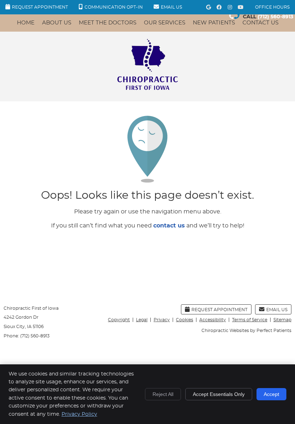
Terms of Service (249, 320)
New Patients (214, 23)
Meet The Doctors (107, 23)
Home (26, 23)
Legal (142, 320)
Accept (271, 394)
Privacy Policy (79, 414)
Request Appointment (40, 7)
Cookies (184, 320)
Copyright (119, 320)
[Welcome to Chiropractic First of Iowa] (147, 89)
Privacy (162, 320)
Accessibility (212, 320)
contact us (169, 226)
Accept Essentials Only (219, 394)
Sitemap (282, 320)
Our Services (164, 23)
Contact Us (260, 23)
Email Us (171, 7)
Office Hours (272, 7)
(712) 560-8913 (275, 16)
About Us (56, 23)
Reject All (163, 394)
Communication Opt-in (114, 7)
